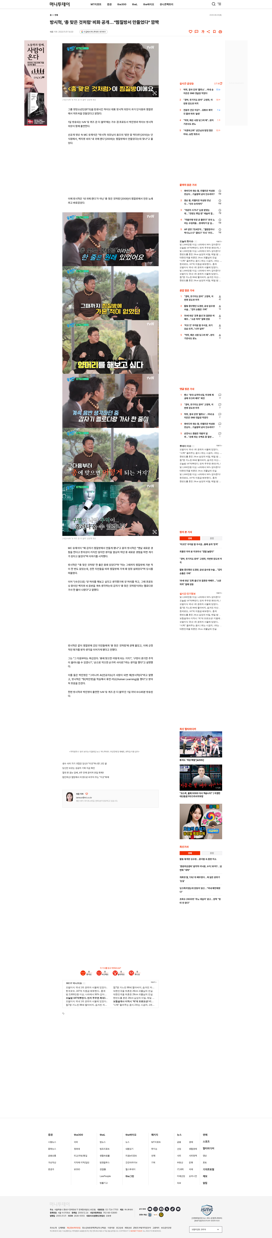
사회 (179, 1155)
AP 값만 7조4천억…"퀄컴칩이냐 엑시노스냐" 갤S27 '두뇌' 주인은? (199, 233)
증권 (109, 4)
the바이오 (148, 4)
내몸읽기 (129, 1149)
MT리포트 (96, 4)
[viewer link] (154, 93)
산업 (179, 1149)
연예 (56, 15)
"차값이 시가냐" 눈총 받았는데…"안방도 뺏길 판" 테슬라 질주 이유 (199, 213)
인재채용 (61, 1228)
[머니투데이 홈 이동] (59, 1204)
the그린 (130, 1176)
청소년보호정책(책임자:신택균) (94, 1228)
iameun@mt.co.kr (84, 797)
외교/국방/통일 (80, 1155)
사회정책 (193, 1155)
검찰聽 (103, 1169)
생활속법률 (105, 1155)
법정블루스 (105, 1162)
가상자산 (52, 1162)
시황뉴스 (52, 1142)
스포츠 (206, 1141)
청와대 (77, 1149)
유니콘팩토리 (166, 4)
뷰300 (77, 1169)
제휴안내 (128, 1228)
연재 (153, 1155)
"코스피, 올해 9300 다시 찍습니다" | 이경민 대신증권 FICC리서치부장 (200, 795)
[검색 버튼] (213, 4)
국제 (191, 1169)
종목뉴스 (52, 1149)
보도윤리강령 (166, 1228)
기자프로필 (208, 1169)
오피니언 (193, 1176)
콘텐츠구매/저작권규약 (142, 1228)
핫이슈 (154, 1149)
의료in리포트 (131, 1155)
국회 (76, 1142)
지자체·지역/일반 (81, 1162)
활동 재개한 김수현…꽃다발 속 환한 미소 (198, 859)
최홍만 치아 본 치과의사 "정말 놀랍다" (197, 551)
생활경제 (193, 1149)
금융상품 (52, 1155)
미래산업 (181, 1176)
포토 (205, 1162)
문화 (191, 1162)
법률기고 (104, 1183)
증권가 (51, 1169)
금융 (179, 1142)
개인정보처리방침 (73, 1228)
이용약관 (111, 1228)
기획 (153, 1162)
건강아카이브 (131, 1162)
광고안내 (119, 1228)
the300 (121, 4)
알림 (205, 1183)
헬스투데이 (130, 1169)
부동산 (180, 1162)
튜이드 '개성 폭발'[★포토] (192, 760)
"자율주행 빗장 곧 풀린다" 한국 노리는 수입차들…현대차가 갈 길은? (199, 223)
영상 (205, 1155)
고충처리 (156, 1228)
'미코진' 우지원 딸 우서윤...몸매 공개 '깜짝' (199, 544)
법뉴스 (103, 1142)
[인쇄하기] (220, 31)
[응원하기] (86, 794)
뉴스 (127, 1142)
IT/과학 (180, 1169)
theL (135, 4)
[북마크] (214, 31)
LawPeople (105, 1176)
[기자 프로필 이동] (69, 797)
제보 (205, 1176)
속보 (179, 1183)
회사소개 (53, 1228)
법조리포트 (105, 1149)
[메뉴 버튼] (219, 4)
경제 (191, 1142)
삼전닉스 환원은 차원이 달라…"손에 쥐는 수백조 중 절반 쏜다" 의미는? (199, 437)
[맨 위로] (265, 1226)
